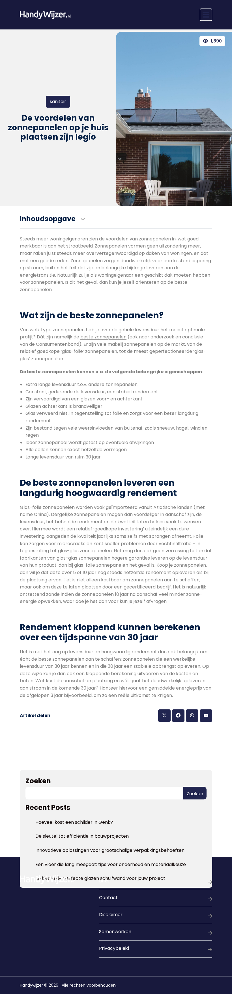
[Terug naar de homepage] (45, 14)
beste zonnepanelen (103, 337)
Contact (108, 897)
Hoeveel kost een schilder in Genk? (74, 822)
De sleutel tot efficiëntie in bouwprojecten (82, 836)
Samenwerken (115, 931)
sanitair (58, 101)
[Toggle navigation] (206, 14)
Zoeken (38, 781)
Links (104, 881)
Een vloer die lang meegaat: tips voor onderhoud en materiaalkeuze (110, 864)
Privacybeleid (114, 948)
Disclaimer (111, 914)
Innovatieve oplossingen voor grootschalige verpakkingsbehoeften (109, 850)
